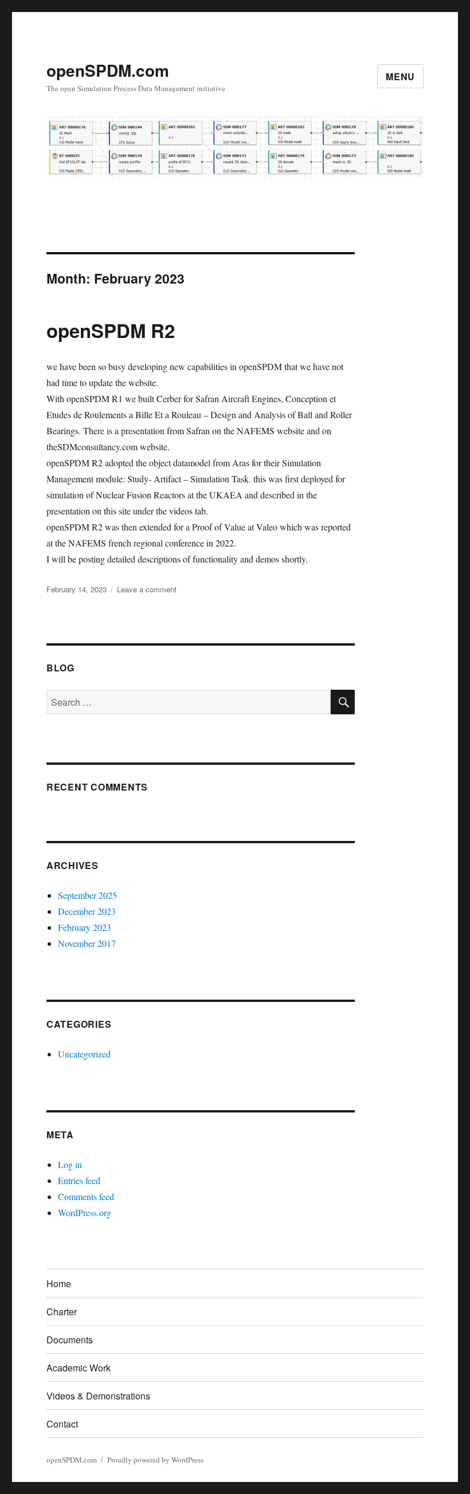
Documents (69, 1339)
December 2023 (87, 911)
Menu (400, 76)
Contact (62, 1423)
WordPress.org (84, 1212)
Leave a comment (147, 589)
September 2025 (87, 895)
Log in (70, 1164)
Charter (61, 1311)
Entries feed (79, 1180)
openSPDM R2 (110, 330)
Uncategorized (84, 1054)
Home (58, 1283)
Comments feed (86, 1196)
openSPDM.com (107, 70)
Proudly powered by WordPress (155, 1459)
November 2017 (87, 943)
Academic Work (78, 1367)
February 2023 (84, 927)
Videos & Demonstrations (98, 1395)
